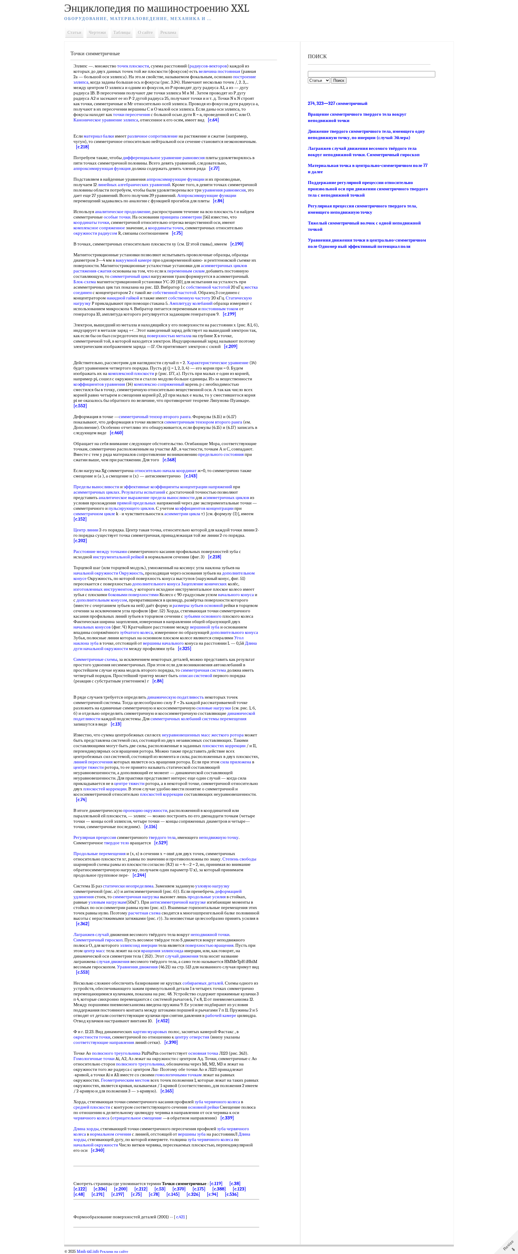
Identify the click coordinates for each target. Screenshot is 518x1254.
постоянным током (219, 308)
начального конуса (236, 594)
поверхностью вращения (209, 945)
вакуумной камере (134, 260)
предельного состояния (221, 454)
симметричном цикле (94, 513)
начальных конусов (92, 627)
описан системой (195, 675)
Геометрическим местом (125, 1080)
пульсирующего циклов (131, 508)
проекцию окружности (145, 810)
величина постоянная (219, 71)
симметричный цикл (130, 276)
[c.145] (173, 1194)
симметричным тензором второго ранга (203, 422)
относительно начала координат (166, 470)
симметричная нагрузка (136, 896)
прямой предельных (136, 503)
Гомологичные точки (94, 1058)
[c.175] (199, 1189)
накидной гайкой (123, 298)
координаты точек (165, 227)
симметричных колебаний (175, 718)
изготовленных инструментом (102, 589)
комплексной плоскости (131, 373)
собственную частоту (189, 298)
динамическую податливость (175, 697)
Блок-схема (84, 281)
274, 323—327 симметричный (338, 103)
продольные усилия (207, 896)
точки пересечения (131, 114)
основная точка (203, 1053)
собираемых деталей (203, 983)
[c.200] (121, 1189)
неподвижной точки (210, 934)
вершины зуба (192, 1134)
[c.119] (216, 1183)
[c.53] (160, 1189)
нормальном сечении (110, 1134)
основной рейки (203, 1107)
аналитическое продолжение (122, 211)
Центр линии (85, 530)
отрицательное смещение (137, 1118)
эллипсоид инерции (138, 945)
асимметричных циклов (224, 265)
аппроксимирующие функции (175, 179)
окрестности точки (91, 1037)
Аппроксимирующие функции (206, 195)
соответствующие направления (103, 1042)
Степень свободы (239, 859)
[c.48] (79, 1194)
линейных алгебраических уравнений (134, 184)
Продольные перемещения (99, 853)
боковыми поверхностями (133, 594)
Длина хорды (86, 1128)
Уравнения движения (137, 967)
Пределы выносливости (96, 486)
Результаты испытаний (143, 492)
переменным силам (186, 271)
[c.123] (239, 1189)
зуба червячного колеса (217, 1101)
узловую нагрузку (212, 886)
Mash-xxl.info (88, 1252)
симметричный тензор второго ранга (155, 416)
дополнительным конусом (101, 600)
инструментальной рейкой (118, 557)
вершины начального (163, 643)
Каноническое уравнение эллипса (105, 120)
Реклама (168, 32)
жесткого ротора (227, 735)
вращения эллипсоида (162, 950)
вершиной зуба (204, 627)
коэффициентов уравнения (99, 384)
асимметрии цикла (182, 513)
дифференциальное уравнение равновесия (164, 157)
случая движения (113, 961)
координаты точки (91, 222)
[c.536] (232, 1194)
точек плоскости (133, 66)
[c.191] (98, 1194)
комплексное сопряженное (99, 227)
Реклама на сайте (114, 1252)
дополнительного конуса (156, 584)
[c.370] (179, 1189)
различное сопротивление (152, 136)
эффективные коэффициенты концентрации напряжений (178, 486)
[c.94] (212, 1194)
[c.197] (117, 1194)
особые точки (117, 217)
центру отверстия (192, 1037)
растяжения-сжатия (92, 271)
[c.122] (80, 1189)
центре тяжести (88, 767)
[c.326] (193, 1194)
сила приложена (235, 762)
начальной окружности (105, 648)
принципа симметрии (181, 217)
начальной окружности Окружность (108, 573)
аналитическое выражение (124, 497)
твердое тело (116, 842)
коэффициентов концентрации (204, 508)
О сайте (145, 32)
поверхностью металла (169, 335)
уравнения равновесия (224, 190)
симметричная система (203, 670)
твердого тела (162, 837)
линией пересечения (93, 762)
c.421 (180, 1217)
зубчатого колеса (136, 632)
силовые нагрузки (213, 708)
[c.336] (100, 1189)
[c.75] (136, 1194)
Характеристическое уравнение (218, 362)
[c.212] (141, 1189)
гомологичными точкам (178, 1074)
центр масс (94, 950)
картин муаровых (150, 1031)
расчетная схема (144, 913)
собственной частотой (208, 287)
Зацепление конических (204, 584)
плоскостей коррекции (105, 789)
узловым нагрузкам (107, 902)
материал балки (99, 136)
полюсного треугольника (116, 1053)
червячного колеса (91, 1118)
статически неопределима (128, 886)
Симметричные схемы (95, 659)
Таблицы (121, 32)
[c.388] (219, 1189)
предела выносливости (172, 497)
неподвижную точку (219, 837)
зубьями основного (203, 616)
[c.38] (235, 1183)
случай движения (181, 956)
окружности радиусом (95, 233)
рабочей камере (220, 1015)
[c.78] (154, 1194)
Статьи (74, 32)
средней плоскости (91, 1107)
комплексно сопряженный (159, 384)
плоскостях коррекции (224, 745)
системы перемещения (224, 718)
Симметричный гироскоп (98, 940)
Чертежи (97, 32)
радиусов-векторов (208, 66)
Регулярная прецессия (94, 837)
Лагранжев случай (91, 934)
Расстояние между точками (100, 551)
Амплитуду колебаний (191, 303)
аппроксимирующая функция (102, 168)
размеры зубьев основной (198, 605)
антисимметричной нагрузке (178, 902)
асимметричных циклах (96, 492)
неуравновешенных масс (186, 735)
